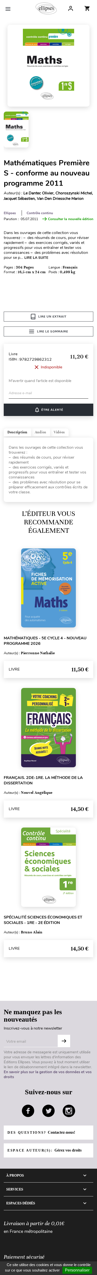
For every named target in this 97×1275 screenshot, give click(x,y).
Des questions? (41, 1132)
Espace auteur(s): (44, 1150)
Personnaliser (77, 1270)
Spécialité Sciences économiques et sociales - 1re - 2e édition (43, 920)
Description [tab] (17, 432)
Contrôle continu (40, 213)
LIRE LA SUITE (36, 257)
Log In (70, 8)
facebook (28, 1111)
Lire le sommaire (52, 331)
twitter (48, 1111)
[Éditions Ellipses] (46, 8)
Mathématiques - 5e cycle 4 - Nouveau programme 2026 (45, 640)
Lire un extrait (52, 317)
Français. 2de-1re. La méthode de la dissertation (43, 780)
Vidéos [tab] (59, 432)
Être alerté (48, 410)
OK (64, 1041)
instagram (69, 1111)
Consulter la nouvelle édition (70, 219)
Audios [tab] (40, 432)
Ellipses (10, 213)
